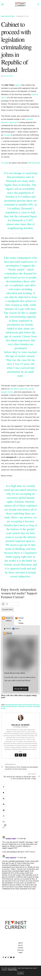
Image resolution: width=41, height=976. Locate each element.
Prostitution (9, 16)
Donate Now (7, 609)
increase (7, 135)
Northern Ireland (11, 705)
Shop (21, 952)
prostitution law (33, 705)
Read (20, 945)
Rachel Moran (33, 163)
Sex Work (28, 706)
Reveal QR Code (20, 689)
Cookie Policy (12, 970)
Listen (20, 948)
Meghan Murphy (8, 76)
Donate (20, 950)
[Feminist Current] (20, 4)
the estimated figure (25, 216)
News (3, 16)
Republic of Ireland (18, 706)
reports (18, 85)
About (20, 943)
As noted (5, 163)
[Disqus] (20, 862)
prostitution (22, 705)
